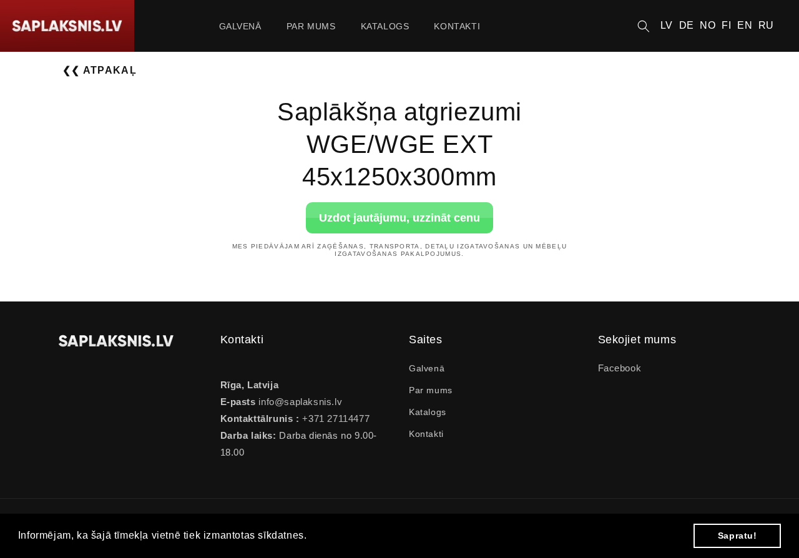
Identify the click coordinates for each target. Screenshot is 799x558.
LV (666, 25)
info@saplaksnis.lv (300, 401)
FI (726, 25)
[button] (643, 26)
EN (744, 25)
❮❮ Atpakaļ (99, 70)
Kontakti (426, 434)
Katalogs (427, 412)
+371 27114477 (335, 418)
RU (766, 25)
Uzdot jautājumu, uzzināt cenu (399, 217)
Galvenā (426, 368)
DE (686, 25)
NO (707, 25)
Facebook (620, 368)
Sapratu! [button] (737, 536)
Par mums (431, 390)
